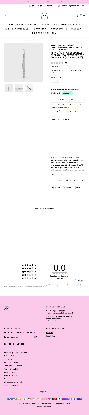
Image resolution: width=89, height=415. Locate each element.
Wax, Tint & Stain (66, 24)
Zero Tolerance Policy (13, 366)
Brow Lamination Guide (13, 379)
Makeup (76, 29)
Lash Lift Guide (10, 376)
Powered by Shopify (44, 407)
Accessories (59, 29)
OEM (54, 33)
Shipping (65, 70)
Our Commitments (12, 363)
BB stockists (41, 33)
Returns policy (56, 111)
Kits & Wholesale (17, 29)
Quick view (56, 148)
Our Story (8, 359)
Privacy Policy (10, 372)
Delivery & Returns (11, 356)
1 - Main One (62, 45)
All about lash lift (11, 386)
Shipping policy (69, 111)
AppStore (49, 332)
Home (53, 45)
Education (40, 29)
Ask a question (68, 180)
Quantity (56, 77)
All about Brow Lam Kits (14, 382)
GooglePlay (50, 336)
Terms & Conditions (12, 369)
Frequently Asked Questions (15, 353)
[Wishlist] (81, 15)
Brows (32, 24)
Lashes (45, 24)
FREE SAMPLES (17, 24)
